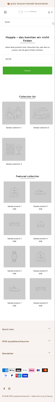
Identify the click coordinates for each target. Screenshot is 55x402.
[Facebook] (4, 389)
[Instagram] (9, 389)
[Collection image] (14, 123)
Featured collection (27, 176)
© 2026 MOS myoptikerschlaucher (16, 396)
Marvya (50, 396)
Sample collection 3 (14, 164)
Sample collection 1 (13, 128)
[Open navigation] (8, 12)
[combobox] (28, 59)
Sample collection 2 (41, 128)
